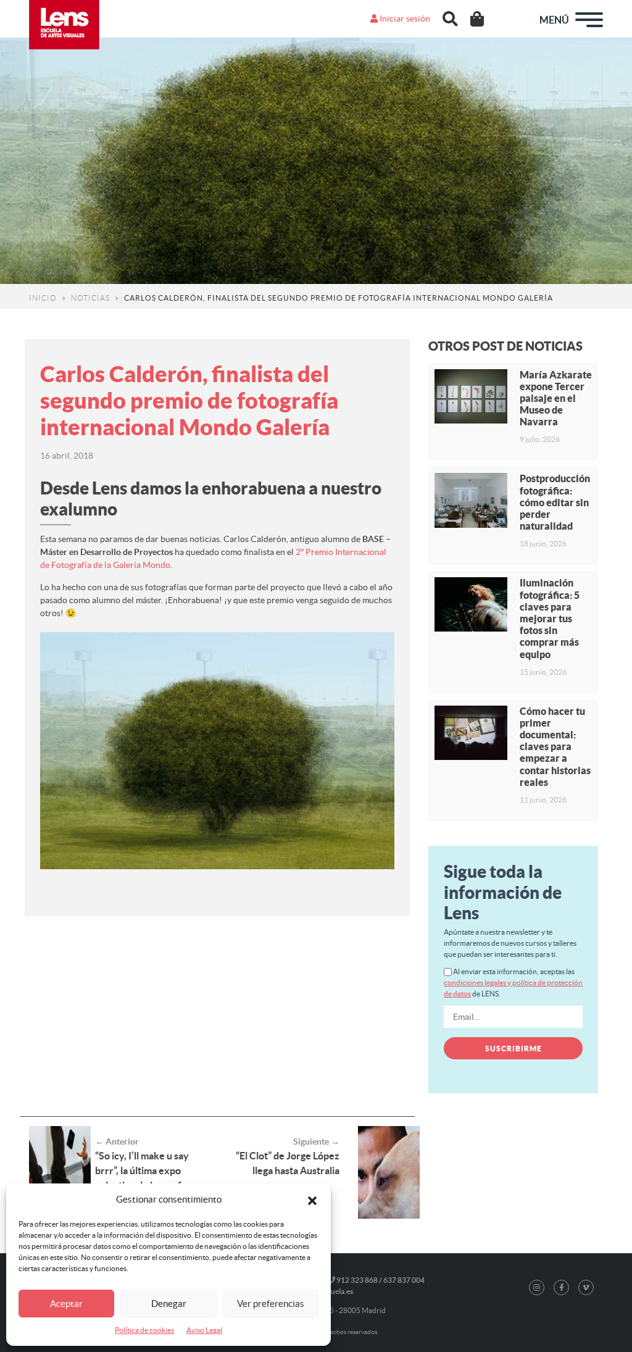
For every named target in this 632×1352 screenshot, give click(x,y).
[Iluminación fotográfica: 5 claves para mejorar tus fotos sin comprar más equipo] (470, 604)
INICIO (43, 298)
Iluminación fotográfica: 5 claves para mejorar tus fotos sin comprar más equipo (550, 618)
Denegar (168, 1303)
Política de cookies (144, 1330)
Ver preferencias (270, 1303)
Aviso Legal (204, 1330)
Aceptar (66, 1303)
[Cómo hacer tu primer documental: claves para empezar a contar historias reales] (470, 733)
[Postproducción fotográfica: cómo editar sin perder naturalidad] (470, 500)
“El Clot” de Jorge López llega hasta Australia (287, 1163)
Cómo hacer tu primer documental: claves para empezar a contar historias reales (555, 747)
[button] (312, 1199)
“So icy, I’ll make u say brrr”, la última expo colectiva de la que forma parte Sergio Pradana (149, 1178)
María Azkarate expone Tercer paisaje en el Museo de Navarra (556, 398)
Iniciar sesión (404, 18)
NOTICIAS (90, 298)
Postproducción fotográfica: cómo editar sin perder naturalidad (555, 502)
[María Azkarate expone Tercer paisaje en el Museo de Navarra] (470, 396)
